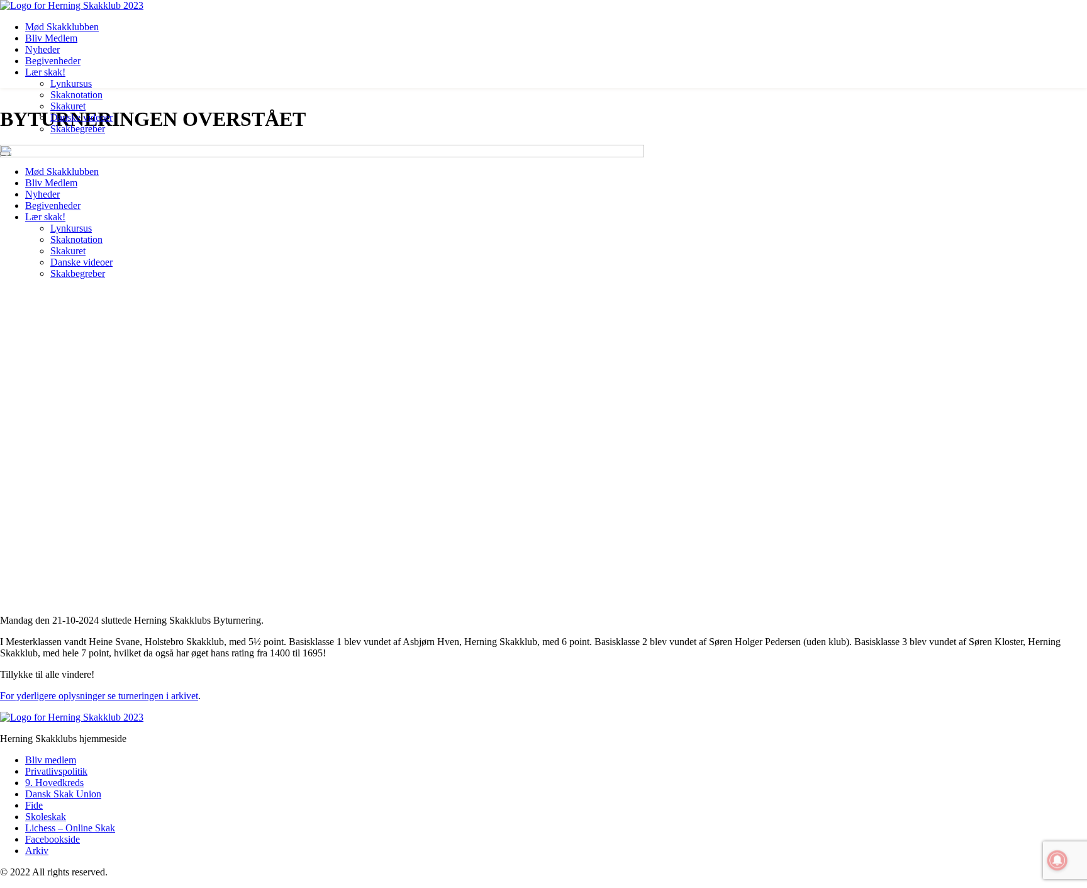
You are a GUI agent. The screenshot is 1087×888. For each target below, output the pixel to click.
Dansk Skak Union (63, 794)
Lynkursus (71, 83)
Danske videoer (81, 117)
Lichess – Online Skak (70, 828)
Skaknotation (76, 94)
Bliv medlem (50, 760)
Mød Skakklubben (62, 26)
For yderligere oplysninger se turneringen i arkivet (99, 695)
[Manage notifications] (1057, 860)
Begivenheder (53, 60)
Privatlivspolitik (56, 771)
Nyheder (42, 49)
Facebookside (52, 839)
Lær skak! (45, 72)
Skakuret (68, 106)
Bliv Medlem (51, 38)
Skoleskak (45, 816)
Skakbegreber (77, 128)
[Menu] (5, 153)
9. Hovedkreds (54, 782)
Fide (34, 805)
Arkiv (36, 850)
